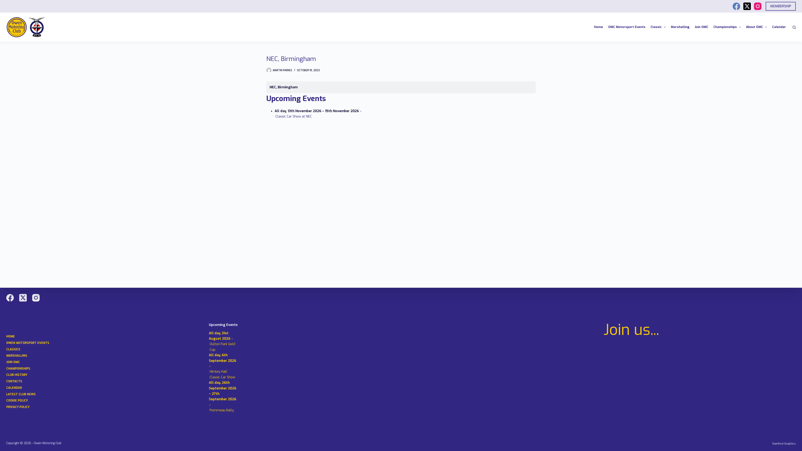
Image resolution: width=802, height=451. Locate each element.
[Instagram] (757, 6)
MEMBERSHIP (780, 6)
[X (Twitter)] (747, 6)
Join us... (631, 330)
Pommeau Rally (222, 410)
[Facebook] (736, 6)
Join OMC (701, 27)
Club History (16, 375)
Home (598, 27)
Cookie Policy (17, 401)
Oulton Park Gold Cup (222, 347)
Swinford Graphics (784, 443)
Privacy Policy (17, 407)
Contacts (14, 381)
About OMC (754, 27)
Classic (656, 27)
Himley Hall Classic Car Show (222, 374)
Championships (725, 27)
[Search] (794, 27)
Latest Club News (21, 394)
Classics (13, 349)
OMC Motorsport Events (626, 27)
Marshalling (680, 27)
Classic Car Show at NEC (293, 116)
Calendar (779, 27)
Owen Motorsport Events (27, 343)
